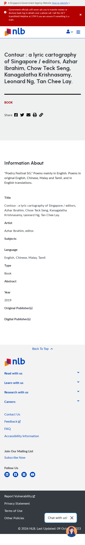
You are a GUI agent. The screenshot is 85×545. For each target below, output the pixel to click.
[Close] (81, 10)
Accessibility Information (21, 436)
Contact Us (12, 414)
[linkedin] (8, 477)
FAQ (7, 428)
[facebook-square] (17, 477)
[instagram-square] (25, 477)
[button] (69, 32)
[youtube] (34, 477)
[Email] (28, 117)
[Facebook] (16, 117)
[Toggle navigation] (78, 32)
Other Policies (14, 518)
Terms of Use (13, 511)
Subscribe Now (15, 457)
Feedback (11, 421)
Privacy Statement (17, 503)
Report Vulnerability (18, 496)
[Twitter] (22, 117)
